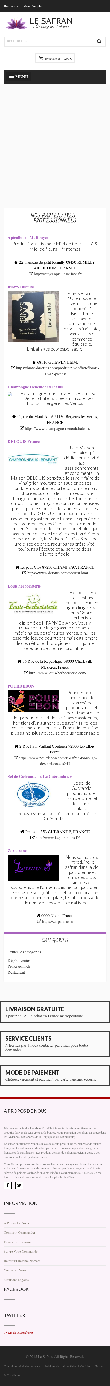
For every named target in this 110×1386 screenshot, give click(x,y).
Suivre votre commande (21, 1251)
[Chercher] (99, 41)
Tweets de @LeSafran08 (19, 1332)
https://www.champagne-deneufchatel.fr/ (57, 428)
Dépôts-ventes (19, 960)
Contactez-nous (15, 1270)
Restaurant (16, 972)
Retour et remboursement (22, 1260)
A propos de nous (16, 1223)
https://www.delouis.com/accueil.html (57, 573)
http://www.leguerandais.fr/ (58, 837)
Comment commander (19, 1232)
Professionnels (19, 966)
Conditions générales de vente (22, 1366)
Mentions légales (16, 1279)
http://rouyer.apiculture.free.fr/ (58, 273)
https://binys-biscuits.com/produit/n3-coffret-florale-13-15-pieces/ (57, 370)
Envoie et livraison (18, 1241)
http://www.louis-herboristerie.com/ (57, 672)
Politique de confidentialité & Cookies (67, 1366)
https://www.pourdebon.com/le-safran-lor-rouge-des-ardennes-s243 (58, 760)
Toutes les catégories (24, 951)
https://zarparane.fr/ (57, 921)
